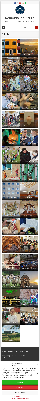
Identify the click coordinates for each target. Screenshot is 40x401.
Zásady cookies (15, 396)
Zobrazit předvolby (20, 393)
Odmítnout (20, 387)
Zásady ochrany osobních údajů (20, 398)
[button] (37, 364)
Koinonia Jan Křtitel (20, 18)
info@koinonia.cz (7, 357)
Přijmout (20, 382)
